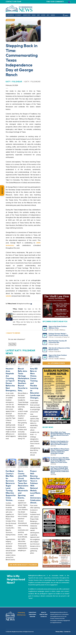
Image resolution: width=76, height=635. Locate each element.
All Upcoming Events (56, 363)
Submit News (32, 614)
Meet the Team (44, 614)
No (14, 344)
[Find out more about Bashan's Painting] (56, 396)
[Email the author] (31, 303)
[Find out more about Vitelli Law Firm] (56, 306)
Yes (10, 344)
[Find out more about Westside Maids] (56, 492)
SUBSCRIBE (2, 190)
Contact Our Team (13, 1)
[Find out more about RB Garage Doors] (56, 523)
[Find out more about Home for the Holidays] (56, 553)
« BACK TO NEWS (13, 333)
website (8, 296)
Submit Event (32, 612)
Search (66, 15)
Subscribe (53, 15)
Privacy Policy (59, 631)
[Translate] (69, 1)
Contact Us (44, 616)
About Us (43, 612)
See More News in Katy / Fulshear (23, 565)
